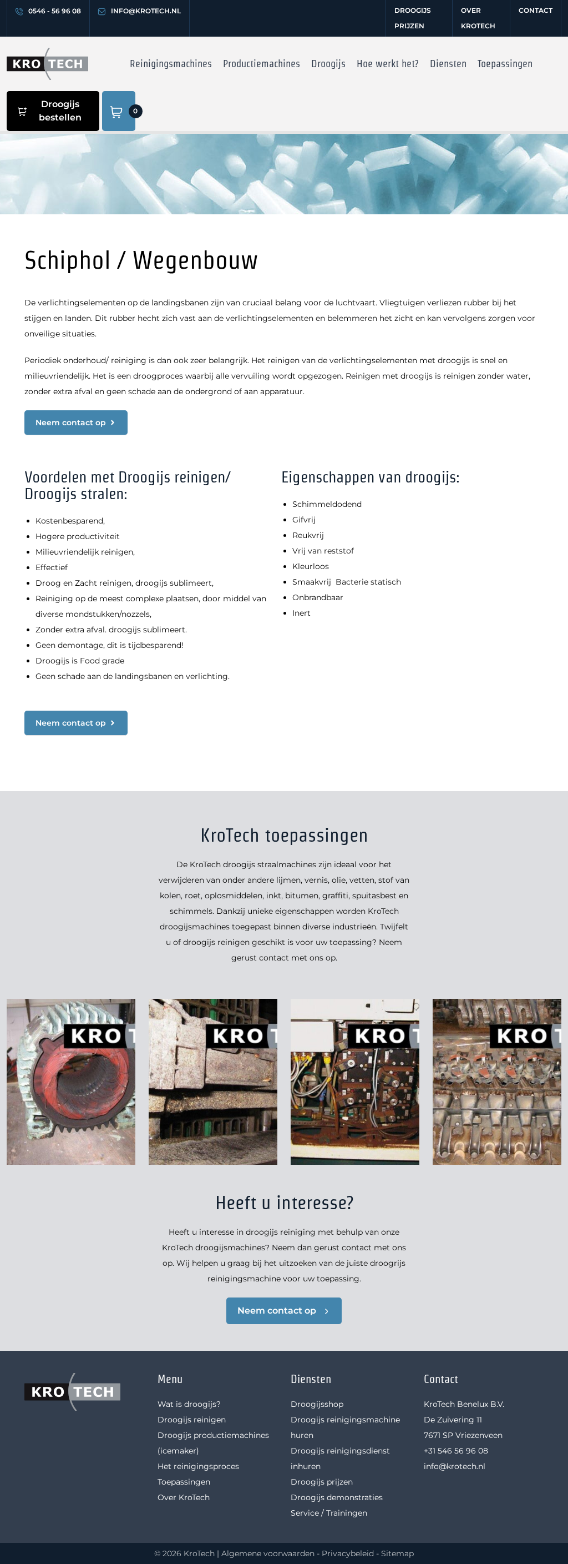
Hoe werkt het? (388, 63)
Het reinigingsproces (198, 1466)
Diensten (448, 63)
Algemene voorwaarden (268, 1553)
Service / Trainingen (329, 1513)
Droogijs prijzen (412, 18)
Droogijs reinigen (192, 1420)
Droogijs (328, 63)
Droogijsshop (317, 1404)
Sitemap (397, 1553)
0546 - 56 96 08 (54, 11)
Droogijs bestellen (60, 111)
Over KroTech (478, 18)
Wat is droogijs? (189, 1404)
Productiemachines (261, 63)
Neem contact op (276, 1310)
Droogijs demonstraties (337, 1497)
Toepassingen (505, 63)
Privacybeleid (348, 1553)
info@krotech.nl (146, 11)
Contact (535, 10)
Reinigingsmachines (171, 63)
